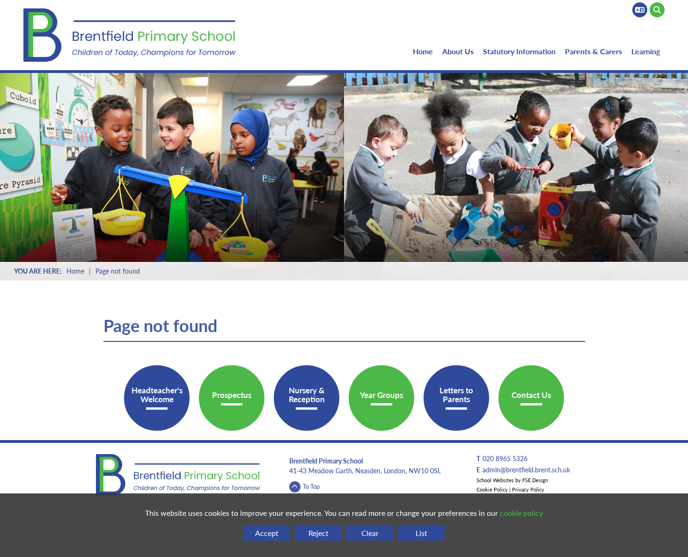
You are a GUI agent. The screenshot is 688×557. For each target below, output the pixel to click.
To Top (311, 486)
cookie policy (521, 512)
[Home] (131, 35)
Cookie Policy (492, 489)
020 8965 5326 (505, 458)
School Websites (495, 480)
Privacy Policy (528, 489)
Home (75, 270)
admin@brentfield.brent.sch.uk (526, 469)
